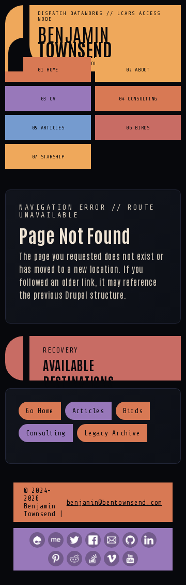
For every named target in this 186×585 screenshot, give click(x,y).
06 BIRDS (138, 127)
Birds (133, 411)
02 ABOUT (138, 69)
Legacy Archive (112, 433)
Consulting (46, 433)
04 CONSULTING (138, 98)
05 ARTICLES (48, 127)
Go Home (40, 411)
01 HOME (48, 69)
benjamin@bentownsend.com (114, 502)
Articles (88, 411)
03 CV (48, 98)
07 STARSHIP (48, 156)
